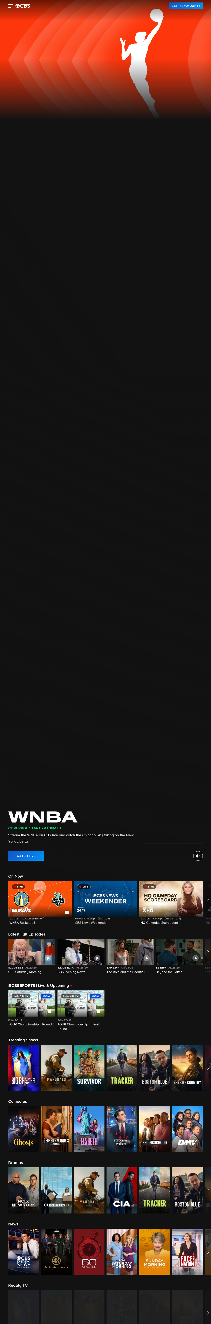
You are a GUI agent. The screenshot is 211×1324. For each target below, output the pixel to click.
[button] (10, 6)
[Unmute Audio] (198, 856)
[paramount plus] (22, 6)
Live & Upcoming (52, 986)
